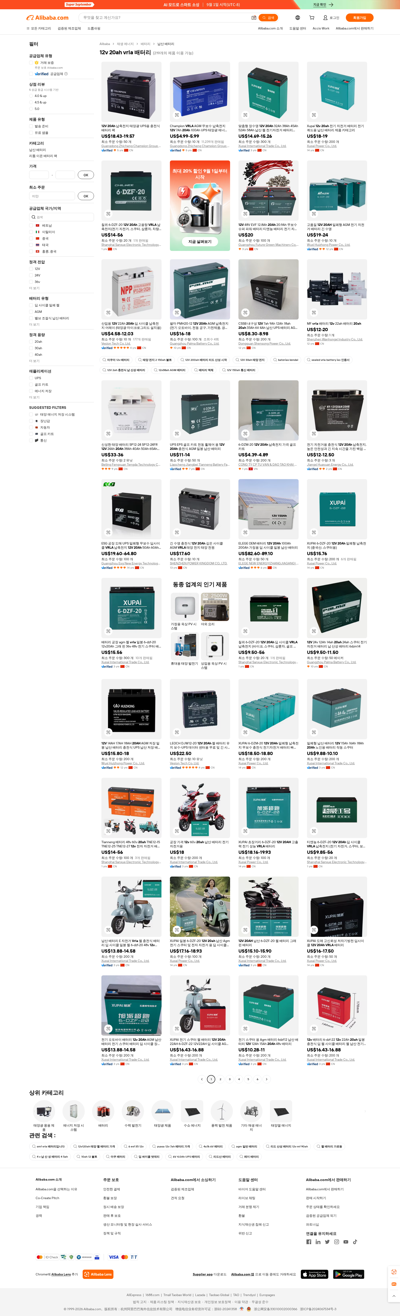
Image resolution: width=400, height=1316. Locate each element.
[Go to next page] (266, 1079)
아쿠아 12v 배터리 (118, 360)
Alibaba (105, 44)
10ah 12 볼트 (89, 1156)
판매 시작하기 (316, 1198)
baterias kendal (288, 360)
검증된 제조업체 (182, 1189)
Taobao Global (219, 1295)
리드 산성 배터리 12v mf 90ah (289, 1146)
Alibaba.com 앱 (242, 1274)
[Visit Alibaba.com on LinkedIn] (318, 1242)
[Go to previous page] (202, 1079)
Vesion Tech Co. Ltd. (116, 343)
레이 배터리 (251, 1156)
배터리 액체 (206, 370)
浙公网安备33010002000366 (275, 1309)
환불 (241, 1215)
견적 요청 (177, 1198)
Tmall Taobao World (177, 1295)
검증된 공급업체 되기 (321, 1215)
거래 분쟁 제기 (248, 1207)
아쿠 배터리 (118, 1156)
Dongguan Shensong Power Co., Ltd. (264, 343)
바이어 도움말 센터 (252, 1189)
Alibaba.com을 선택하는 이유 (56, 1189)
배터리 (145, 44)
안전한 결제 (111, 1189)
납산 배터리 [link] (165, 44)
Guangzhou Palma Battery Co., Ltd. (194, 343)
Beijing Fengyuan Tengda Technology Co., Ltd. (131, 464)
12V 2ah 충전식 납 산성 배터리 (126, 370)
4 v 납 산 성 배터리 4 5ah (52, 1156)
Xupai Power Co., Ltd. (322, 146)
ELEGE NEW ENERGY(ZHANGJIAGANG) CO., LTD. (268, 563)
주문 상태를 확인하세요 (323, 1207)
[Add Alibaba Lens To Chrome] (98, 1274)
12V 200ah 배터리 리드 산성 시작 (206, 360)
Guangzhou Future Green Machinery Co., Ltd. (268, 245)
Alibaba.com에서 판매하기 (325, 1189)
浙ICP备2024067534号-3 (318, 1309)
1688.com (152, 1295)
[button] (254, 17)
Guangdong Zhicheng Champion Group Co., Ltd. (131, 146)
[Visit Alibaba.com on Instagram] (336, 1242)
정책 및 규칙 (112, 1233)
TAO (236, 1295)
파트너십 (312, 1224)
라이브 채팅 (246, 1198)
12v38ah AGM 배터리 (172, 370)
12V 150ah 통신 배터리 (241, 370)
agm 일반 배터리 (246, 1146)
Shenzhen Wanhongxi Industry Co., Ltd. (335, 339)
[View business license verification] (242, 1309)
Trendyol (249, 1295)
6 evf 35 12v (136, 1146)
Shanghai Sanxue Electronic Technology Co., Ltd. (131, 245)
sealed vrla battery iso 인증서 (331, 360)
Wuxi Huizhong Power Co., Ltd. (328, 245)
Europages (267, 1295)
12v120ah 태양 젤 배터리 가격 (96, 1146)
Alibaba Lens (61, 1274)
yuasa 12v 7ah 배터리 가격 (173, 1146)
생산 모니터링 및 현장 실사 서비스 (127, 1224)
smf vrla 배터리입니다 (51, 1146)
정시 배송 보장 (113, 1207)
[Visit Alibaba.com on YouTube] (346, 1242)
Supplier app (203, 1274)
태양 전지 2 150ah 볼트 (157, 360)
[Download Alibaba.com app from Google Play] (348, 1274)
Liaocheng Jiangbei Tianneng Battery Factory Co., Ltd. (200, 464)
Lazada (200, 1295)
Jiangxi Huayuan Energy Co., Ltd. (330, 464)
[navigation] (61, 562)
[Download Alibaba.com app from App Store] (314, 1274)
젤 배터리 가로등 (331, 1146)
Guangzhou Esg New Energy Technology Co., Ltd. (131, 563)
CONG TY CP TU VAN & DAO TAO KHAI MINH (268, 464)
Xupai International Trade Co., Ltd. (262, 146)
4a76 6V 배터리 (213, 1146)
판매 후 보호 (112, 1215)
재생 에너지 (125, 44)
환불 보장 (110, 1198)
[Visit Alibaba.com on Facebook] (309, 1242)
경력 (39, 1215)
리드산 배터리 (222, 1156)
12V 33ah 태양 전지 (252, 360)
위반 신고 (245, 1233)
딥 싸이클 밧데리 (149, 1156)
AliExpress (134, 1295)
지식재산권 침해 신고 (253, 1224)
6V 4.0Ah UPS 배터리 (186, 1156)
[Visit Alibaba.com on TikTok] (355, 1242)
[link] (394, 1272)
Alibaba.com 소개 (49, 1179)
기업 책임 (42, 1207)
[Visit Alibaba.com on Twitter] (327, 1242)
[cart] (312, 18)
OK (86, 175)
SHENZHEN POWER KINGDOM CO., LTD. (198, 563)
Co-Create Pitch (47, 1198)
